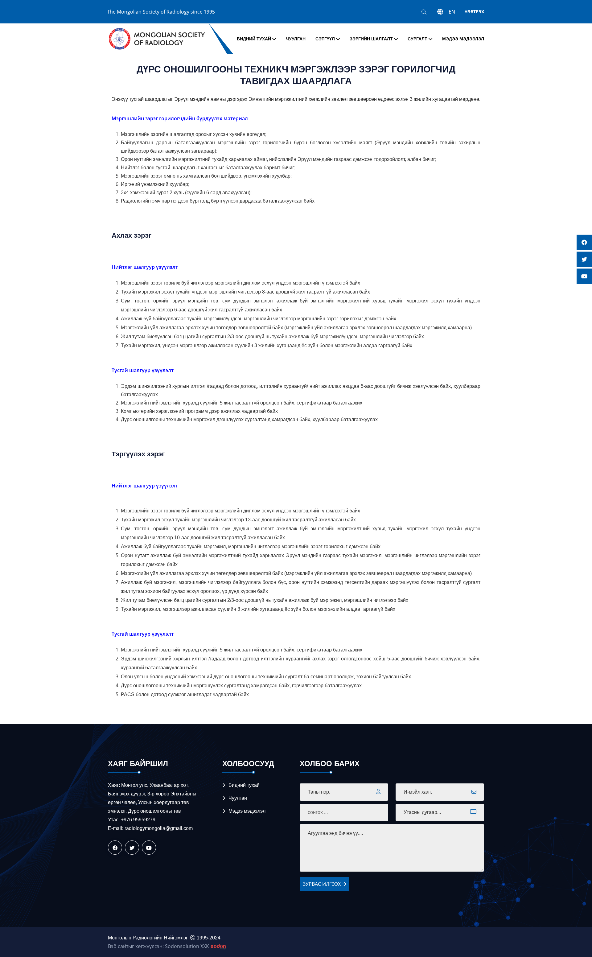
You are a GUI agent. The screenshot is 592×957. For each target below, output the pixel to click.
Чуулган (296, 38)
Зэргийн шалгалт (371, 38)
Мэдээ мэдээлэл (463, 38)
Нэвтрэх (474, 11)
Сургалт (417, 38)
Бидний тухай (254, 38)
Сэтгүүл (325, 38)
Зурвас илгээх (322, 884)
